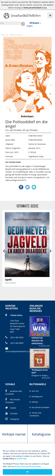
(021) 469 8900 (16, 343)
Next (50, 251)
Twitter (13, 408)
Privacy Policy (21, 466)
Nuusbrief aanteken (40, 407)
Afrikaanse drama (16, 35)
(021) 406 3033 (16, 337)
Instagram (14, 419)
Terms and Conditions (35, 414)
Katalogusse (36, 396)
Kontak (34, 402)
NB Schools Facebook (12, 401)
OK (27, 472)
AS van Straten (30, 130)
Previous (4, 251)
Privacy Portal (35, 466)
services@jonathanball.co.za (18, 351)
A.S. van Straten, (13, 130)
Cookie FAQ (21, 459)
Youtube (13, 413)
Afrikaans (34, 22)
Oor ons (35, 391)
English (30, 26)
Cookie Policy (8, 459)
